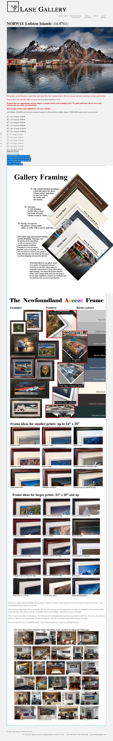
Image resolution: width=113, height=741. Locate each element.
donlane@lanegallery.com (49, 99)
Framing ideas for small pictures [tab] (19, 158)
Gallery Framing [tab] (13, 154)
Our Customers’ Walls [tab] (15, 165)
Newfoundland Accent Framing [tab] (18, 156)
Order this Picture (12, 151)
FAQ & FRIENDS (103, 16)
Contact (96, 16)
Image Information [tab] (14, 162)
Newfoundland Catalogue (76, 16)
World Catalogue (87, 16)
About (66, 16)
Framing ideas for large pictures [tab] (19, 160)
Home (61, 16)
